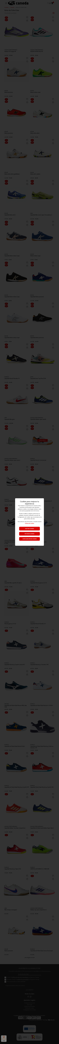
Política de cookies (29, 523)
